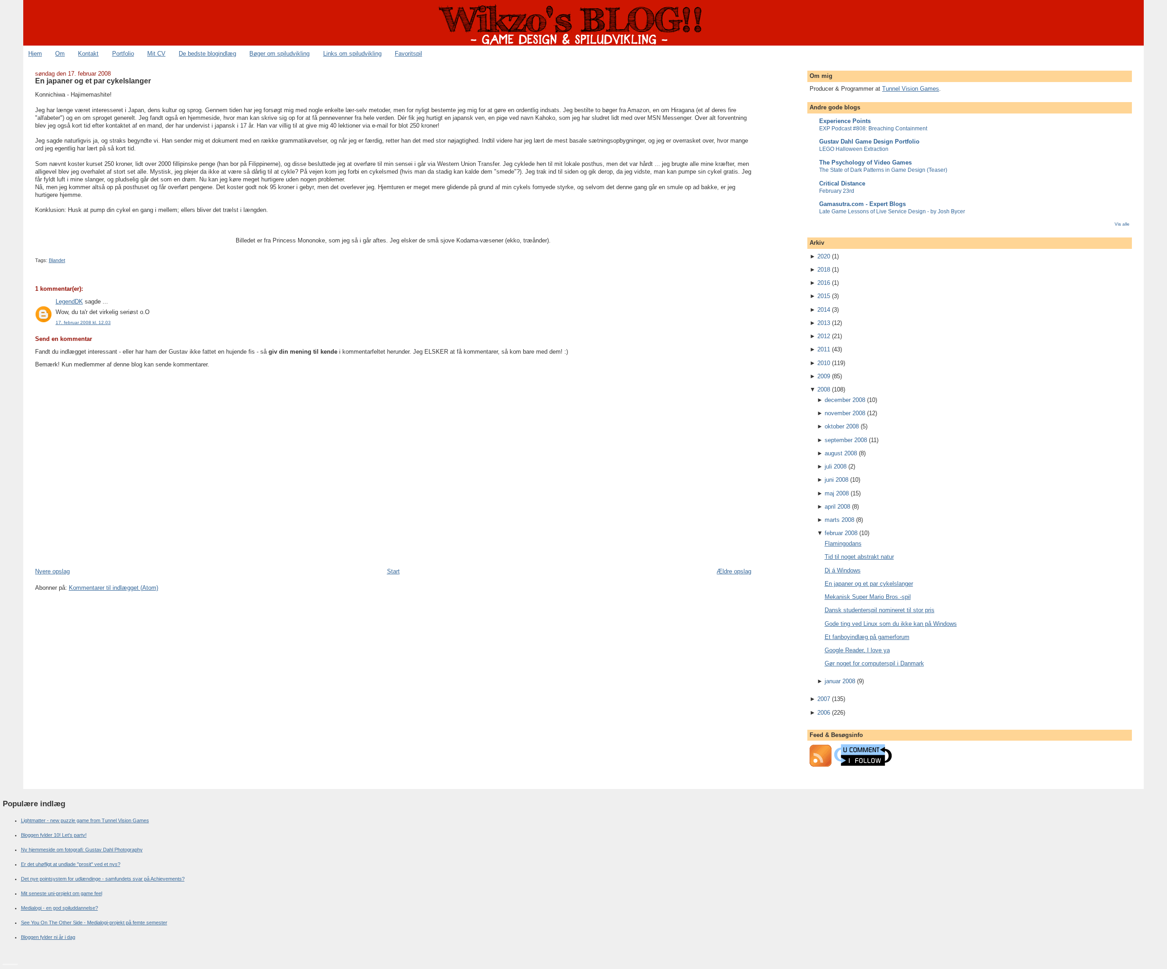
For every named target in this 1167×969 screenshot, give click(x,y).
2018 (823, 269)
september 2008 (846, 440)
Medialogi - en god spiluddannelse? (59, 908)
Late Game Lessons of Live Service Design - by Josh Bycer (892, 211)
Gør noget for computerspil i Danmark (874, 663)
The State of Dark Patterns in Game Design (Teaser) (883, 170)
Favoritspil (408, 53)
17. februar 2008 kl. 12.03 (83, 322)
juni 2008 (836, 479)
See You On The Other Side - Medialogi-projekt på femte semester (94, 922)
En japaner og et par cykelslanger (93, 81)
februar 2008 (841, 533)
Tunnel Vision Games (910, 88)
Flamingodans (843, 543)
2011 (823, 349)
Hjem (35, 53)
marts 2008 (839, 519)
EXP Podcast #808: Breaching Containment (873, 128)
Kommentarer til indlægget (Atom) (113, 587)
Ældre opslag (734, 571)
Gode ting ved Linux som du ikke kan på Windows (891, 623)
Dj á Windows (843, 570)
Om (60, 53)
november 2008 (845, 413)
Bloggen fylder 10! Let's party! (54, 835)
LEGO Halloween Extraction (853, 149)
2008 (823, 389)
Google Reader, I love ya (857, 650)
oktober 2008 (842, 426)
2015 (823, 296)
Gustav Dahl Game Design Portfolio (869, 141)
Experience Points (845, 121)
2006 (823, 712)
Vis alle (1122, 224)
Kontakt (88, 53)
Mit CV (156, 53)
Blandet (57, 260)
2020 (823, 256)
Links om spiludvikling (352, 53)
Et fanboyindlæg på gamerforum (867, 637)
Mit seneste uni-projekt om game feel (61, 893)
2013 (823, 323)
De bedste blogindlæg (207, 53)
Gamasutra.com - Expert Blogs (862, 204)
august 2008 (841, 453)
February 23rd (836, 191)
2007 (823, 699)
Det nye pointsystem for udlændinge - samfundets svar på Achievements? (103, 878)
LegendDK (69, 301)
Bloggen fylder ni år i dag (48, 937)
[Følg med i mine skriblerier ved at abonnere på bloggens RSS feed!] (820, 764)
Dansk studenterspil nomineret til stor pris (880, 610)
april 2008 (837, 506)
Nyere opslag (52, 571)
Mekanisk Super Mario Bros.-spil (868, 596)
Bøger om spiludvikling (279, 53)
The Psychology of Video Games (865, 162)
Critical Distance (842, 183)
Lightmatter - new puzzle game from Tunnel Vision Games (85, 820)
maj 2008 (837, 493)
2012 (823, 336)
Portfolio (123, 53)
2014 (823, 309)
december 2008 (845, 400)
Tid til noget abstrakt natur (859, 556)
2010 (823, 363)
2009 (823, 376)
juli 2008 (836, 466)
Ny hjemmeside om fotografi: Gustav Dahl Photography (82, 849)
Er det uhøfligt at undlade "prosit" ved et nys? (70, 864)
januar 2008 (840, 681)
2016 (823, 282)
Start (393, 571)
